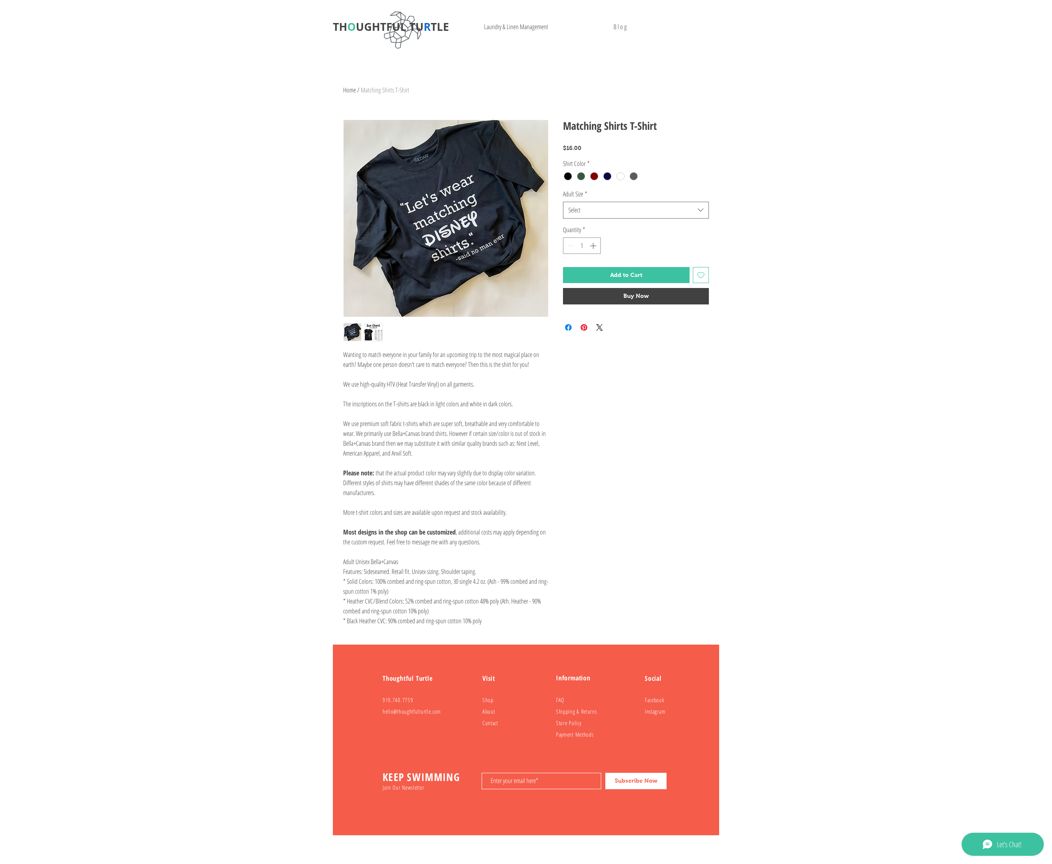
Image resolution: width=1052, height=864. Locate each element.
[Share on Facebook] (568, 327)
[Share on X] (599, 327)
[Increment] (594, 245)
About (488, 711)
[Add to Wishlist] (701, 275)
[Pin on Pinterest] (584, 327)
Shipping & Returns (576, 711)
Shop (488, 700)
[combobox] (636, 210)
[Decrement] (570, 245)
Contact (490, 723)
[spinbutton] (582, 245)
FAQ (560, 700)
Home (349, 89)
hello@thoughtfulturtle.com (412, 711)
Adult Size (575, 193)
